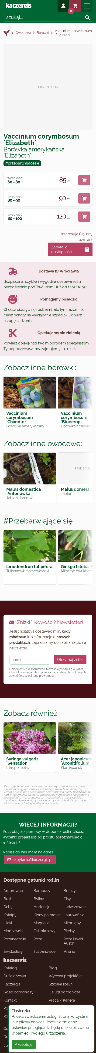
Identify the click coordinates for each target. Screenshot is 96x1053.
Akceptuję (23, 1044)
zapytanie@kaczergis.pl (32, 859)
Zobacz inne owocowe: (42, 443)
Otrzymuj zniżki (70, 659)
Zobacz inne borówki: (39, 367)
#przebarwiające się (38, 520)
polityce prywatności (41, 675)
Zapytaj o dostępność (61, 249)
